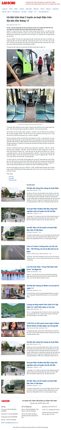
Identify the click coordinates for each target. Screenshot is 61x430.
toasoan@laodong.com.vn (11, 422)
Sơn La (28, 312)
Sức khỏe (23, 11)
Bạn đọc (48, 9)
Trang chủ (4, 9)
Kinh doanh (29, 9)
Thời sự (42, 9)
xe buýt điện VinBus (45, 216)
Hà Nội (8, 27)
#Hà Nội (11, 176)
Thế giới (30, 11)
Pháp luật (36, 9)
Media (16, 9)
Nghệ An (29, 274)
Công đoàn (55, 9)
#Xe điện (11, 178)
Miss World (30, 332)
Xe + (35, 11)
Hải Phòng (29, 256)
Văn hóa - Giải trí (6, 11)
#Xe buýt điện (12, 180)
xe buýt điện (30, 33)
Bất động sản (16, 11)
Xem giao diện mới (43, 11)
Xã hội (10, 9)
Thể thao (21, 9)
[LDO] (13, 194)
